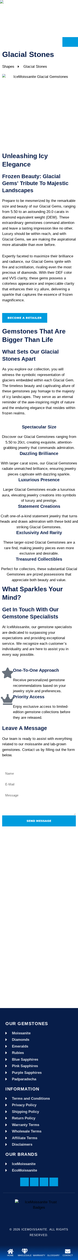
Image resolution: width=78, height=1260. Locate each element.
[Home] (10, 1251)
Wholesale (25, 1255)
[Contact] (67, 1251)
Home (10, 1255)
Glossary (53, 1255)
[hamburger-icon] (70, 42)
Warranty (39, 1255)
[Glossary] (53, 1251)
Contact (68, 1255)
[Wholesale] (25, 1251)
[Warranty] (39, 1251)
